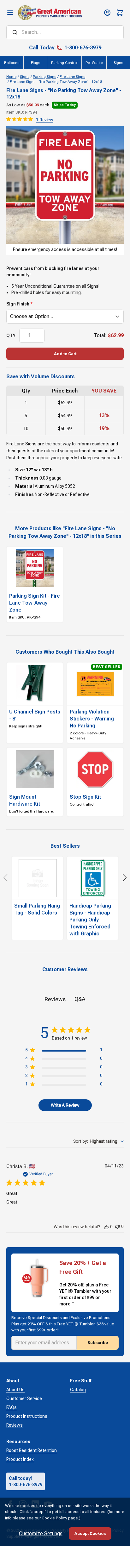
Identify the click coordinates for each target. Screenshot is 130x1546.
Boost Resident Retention (31, 1450)
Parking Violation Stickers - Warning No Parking (92, 719)
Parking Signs (44, 76)
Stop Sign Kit (85, 797)
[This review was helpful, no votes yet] (106, 1226)
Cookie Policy (54, 1518)
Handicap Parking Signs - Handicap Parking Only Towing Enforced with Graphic (90, 920)
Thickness (26, 478)
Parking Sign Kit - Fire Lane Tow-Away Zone (34, 603)
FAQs (11, 1407)
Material (24, 486)
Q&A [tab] (80, 999)
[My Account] (107, 12)
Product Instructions (26, 1416)
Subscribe (97, 1342)
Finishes (24, 494)
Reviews (14, 1425)
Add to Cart (65, 353)
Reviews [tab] (55, 999)
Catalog (78, 1389)
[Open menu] (10, 12)
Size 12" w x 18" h (34, 469)
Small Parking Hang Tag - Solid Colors (37, 909)
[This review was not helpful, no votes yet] (117, 1226)
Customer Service (24, 1398)
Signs (24, 76)
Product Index (20, 1459)
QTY (10, 335)
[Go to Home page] (50, 12)
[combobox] (98, 1141)
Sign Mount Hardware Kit (24, 800)
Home (11, 76)
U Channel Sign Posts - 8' (34, 715)
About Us (15, 1389)
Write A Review (65, 1105)
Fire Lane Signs (72, 76)
